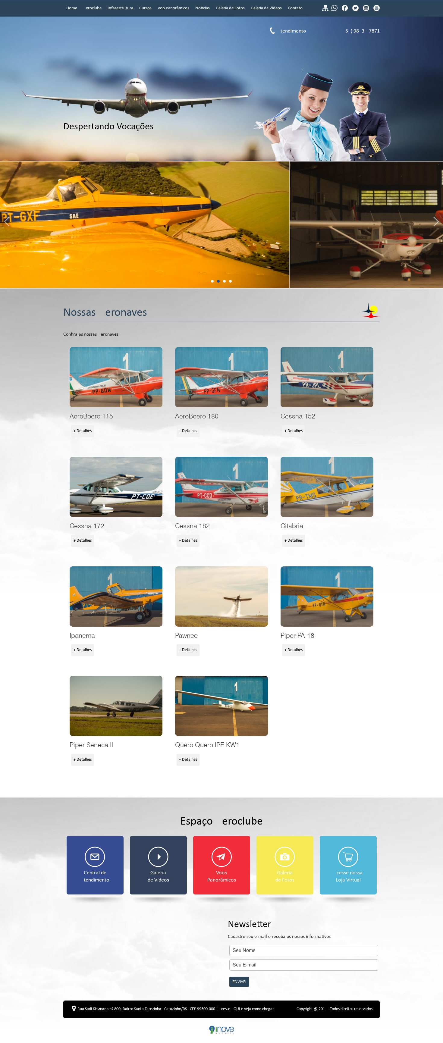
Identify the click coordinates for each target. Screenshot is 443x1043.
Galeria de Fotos (230, 8)
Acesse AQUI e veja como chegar (246, 1009)
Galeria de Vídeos (266, 8)
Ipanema (116, 596)
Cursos (145, 8)
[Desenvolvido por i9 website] (221, 1033)
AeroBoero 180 (221, 377)
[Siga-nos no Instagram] (366, 10)
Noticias (202, 8)
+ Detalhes (83, 431)
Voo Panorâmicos (173, 8)
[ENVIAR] (304, 976)
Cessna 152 (327, 377)
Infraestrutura (120, 8)
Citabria (327, 487)
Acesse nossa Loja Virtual (348, 876)
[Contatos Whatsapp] (335, 10)
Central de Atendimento (95, 876)
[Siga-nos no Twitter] (356, 10)
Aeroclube (92, 8)
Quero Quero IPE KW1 (221, 706)
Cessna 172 (116, 487)
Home (71, 8)
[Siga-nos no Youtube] (376, 10)
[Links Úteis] (325, 10)
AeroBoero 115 (116, 377)
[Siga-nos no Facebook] (345, 10)
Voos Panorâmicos (221, 876)
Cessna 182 (221, 487)
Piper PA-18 (327, 596)
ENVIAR (239, 982)
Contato (295, 8)
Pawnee (221, 596)
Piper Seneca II (116, 706)
